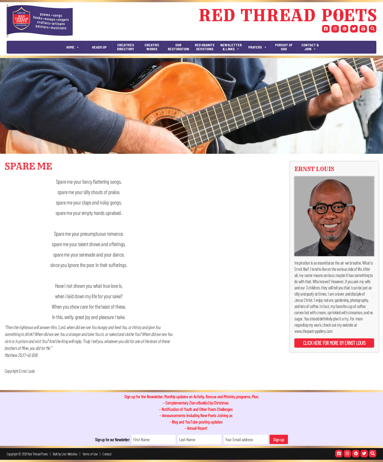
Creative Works (152, 47)
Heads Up (99, 47)
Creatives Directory (125, 47)
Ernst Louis (314, 169)
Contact (106, 453)
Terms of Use (90, 453)
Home (70, 47)
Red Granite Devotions (205, 47)
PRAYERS (255, 47)
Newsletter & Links (231, 47)
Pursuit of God (284, 47)
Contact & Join (310, 47)
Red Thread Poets (37, 453)
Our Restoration (178, 47)
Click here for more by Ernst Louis (334, 342)
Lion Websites (70, 453)
